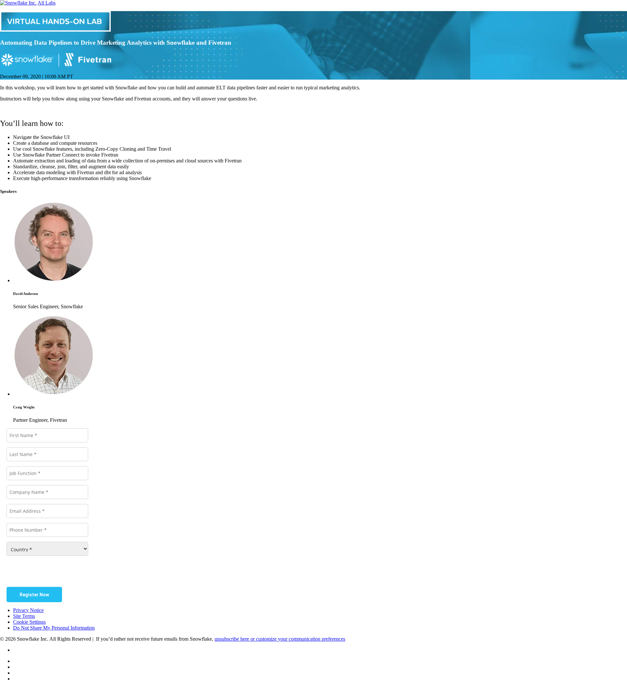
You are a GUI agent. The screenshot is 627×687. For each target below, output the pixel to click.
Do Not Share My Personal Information (54, 628)
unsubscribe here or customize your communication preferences (280, 639)
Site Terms (24, 616)
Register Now (34, 594)
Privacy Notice (28, 610)
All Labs (47, 3)
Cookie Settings (29, 622)
